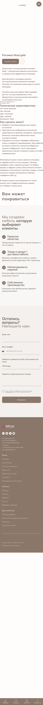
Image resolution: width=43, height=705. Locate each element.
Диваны (5, 490)
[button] (10, 61)
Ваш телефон (7, 347)
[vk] (3, 433)
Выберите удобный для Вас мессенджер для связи (20, 360)
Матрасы (5, 477)
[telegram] (10, 433)
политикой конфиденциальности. (22, 392)
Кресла (5, 494)
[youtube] (7, 433)
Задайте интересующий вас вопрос (16, 374)
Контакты (6, 522)
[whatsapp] (13, 433)
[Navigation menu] (39, 4)
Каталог (5, 486)
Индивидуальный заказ (12, 481)
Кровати (5, 498)
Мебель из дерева (9, 505)
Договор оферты (9, 514)
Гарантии (6, 470)
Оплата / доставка (9, 466)
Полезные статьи (9, 525)
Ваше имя (6, 334)
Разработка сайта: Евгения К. (11, 545)
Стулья (5, 501)
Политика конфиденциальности (15, 518)
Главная (5, 459)
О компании (7, 463)
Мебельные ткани (9, 474)
